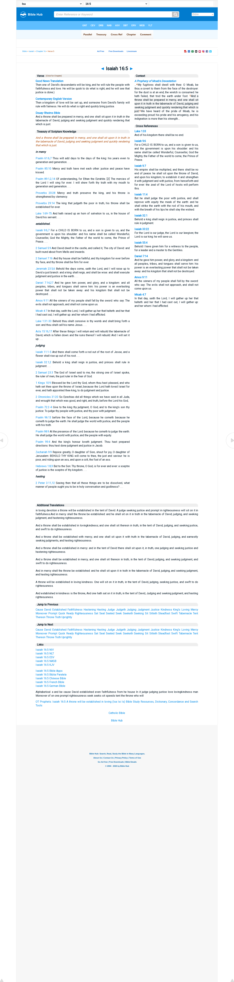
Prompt (52, 613)
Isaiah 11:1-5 (43, 352)
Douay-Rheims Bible (48, 113)
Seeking (139, 613)
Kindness (166, 609)
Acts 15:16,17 (44, 331)
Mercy (194, 609)
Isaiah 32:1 (140, 215)
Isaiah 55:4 (140, 242)
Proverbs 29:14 (45, 203)
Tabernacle (185, 613)
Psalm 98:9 (42, 431)
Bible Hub (117, 720)
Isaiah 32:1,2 (43, 362)
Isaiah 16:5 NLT (45, 653)
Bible (24, 51)
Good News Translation (49, 81)
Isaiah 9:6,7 (43, 230)
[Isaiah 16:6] (229, 448)
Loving (185, 609)
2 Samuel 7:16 (44, 258)
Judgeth (121, 609)
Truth (58, 617)
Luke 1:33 (140, 131)
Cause (39, 609)
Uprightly (66, 617)
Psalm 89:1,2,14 (45, 178)
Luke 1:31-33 (44, 321)
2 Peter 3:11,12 (45, 483)
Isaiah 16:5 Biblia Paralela (51, 674)
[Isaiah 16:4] (4, 448)
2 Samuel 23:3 (44, 372)
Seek (119, 613)
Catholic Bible (117, 713)
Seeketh (128, 613)
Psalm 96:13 (43, 417)
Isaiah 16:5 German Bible (50, 686)
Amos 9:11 (42, 300)
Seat (102, 613)
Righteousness (84, 613)
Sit (146, 613)
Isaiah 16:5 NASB (46, 661)
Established (59, 609)
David (47, 609)
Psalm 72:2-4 (44, 407)
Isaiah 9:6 (140, 141)
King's (176, 609)
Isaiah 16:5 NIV (45, 649)
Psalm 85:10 (43, 168)
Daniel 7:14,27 (44, 282)
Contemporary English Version (54, 98)
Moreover (41, 613)
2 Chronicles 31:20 (47, 397)
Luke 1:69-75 (44, 213)
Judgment (144, 609)
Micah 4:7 (41, 310)
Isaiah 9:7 (140, 165)
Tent (195, 613)
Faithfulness (74, 609)
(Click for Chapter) (53, 76)
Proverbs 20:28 (45, 193)
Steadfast (164, 613)
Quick (61, 613)
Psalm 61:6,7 (44, 158)
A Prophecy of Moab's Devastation (155, 81)
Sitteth (153, 613)
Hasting (101, 609)
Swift (174, 613)
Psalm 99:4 (43, 441)
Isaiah (31, 51)
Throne (50, 617)
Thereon (40, 617)
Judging (131, 609)
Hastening (90, 609)
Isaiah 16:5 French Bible (50, 682)
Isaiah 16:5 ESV (45, 657)
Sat (96, 613)
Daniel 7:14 (141, 256)
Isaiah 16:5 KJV (45, 664)
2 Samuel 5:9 (43, 248)
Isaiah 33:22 (141, 229)
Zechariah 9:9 (44, 452)
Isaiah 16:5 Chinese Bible (51, 678)
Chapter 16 (41, 51)
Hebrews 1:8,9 (44, 466)
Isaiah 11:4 (140, 194)
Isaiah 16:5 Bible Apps (49, 670)
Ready (70, 613)
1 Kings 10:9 (43, 382)
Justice (155, 609)
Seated (110, 613)
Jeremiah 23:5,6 (45, 268)
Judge (111, 609)
